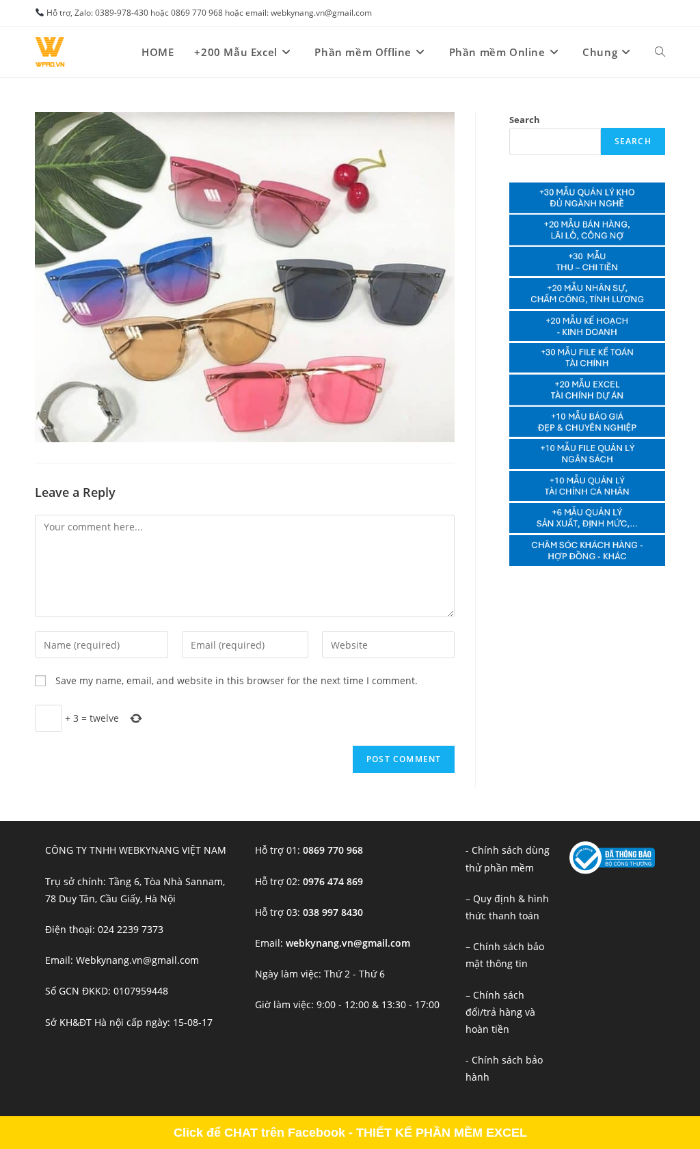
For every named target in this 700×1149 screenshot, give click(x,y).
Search (524, 119)
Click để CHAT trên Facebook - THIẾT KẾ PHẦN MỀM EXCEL (350, 1132)
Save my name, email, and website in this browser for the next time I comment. (236, 680)
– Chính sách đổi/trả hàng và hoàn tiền (500, 1012)
